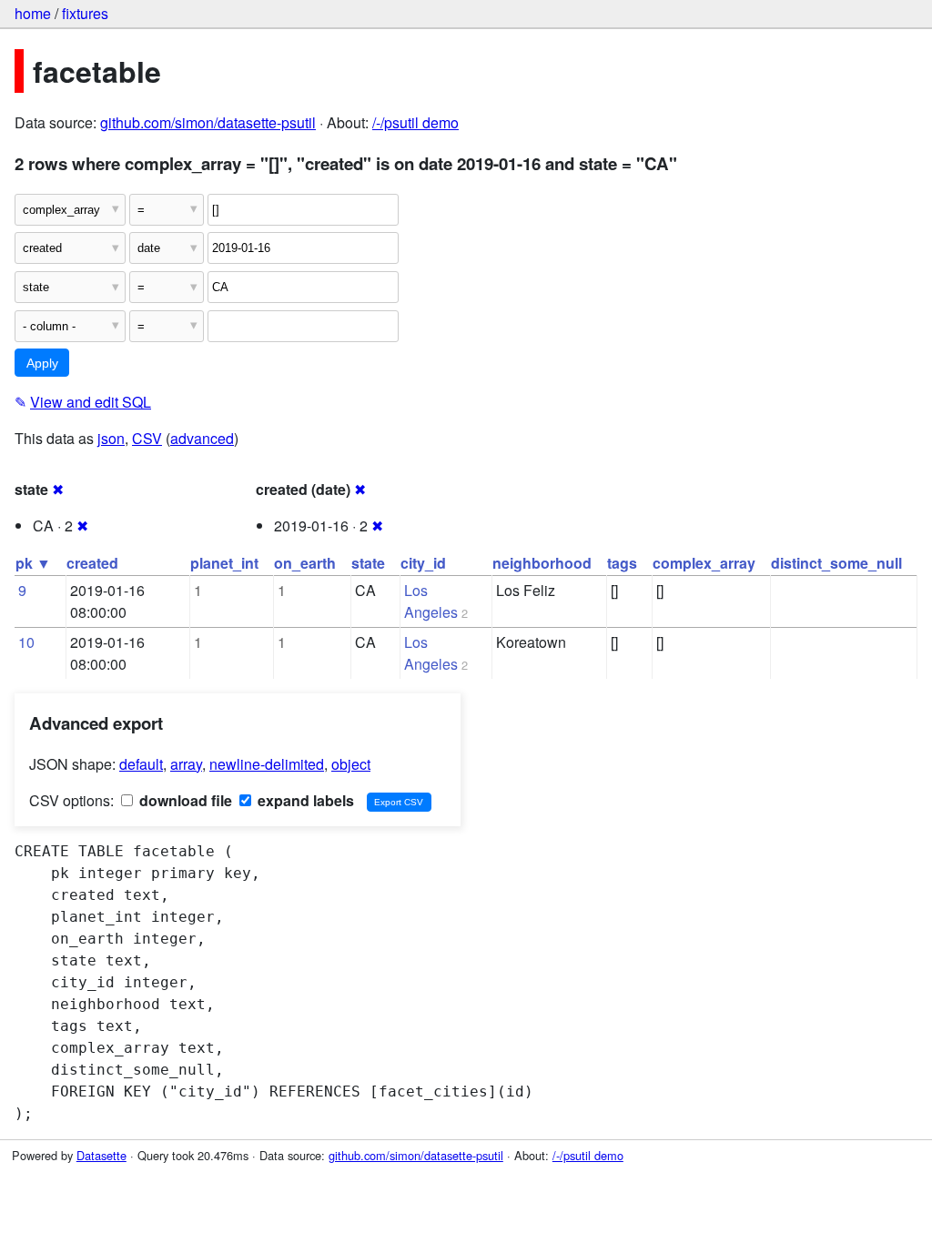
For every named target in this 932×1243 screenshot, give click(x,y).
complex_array (704, 562)
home (33, 13)
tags (622, 562)
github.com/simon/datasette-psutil (208, 122)
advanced (202, 438)
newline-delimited (266, 763)
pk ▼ (33, 562)
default (141, 763)
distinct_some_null (836, 562)
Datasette (101, 1155)
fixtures (85, 13)
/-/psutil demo (415, 122)
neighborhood (542, 562)
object (350, 763)
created (92, 562)
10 (26, 642)
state (368, 562)
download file (184, 800)
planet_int (224, 562)
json (111, 438)
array (186, 763)
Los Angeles (431, 601)
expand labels (304, 800)
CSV (147, 438)
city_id (423, 562)
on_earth (305, 562)
